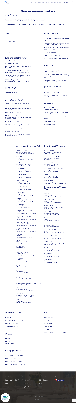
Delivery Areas (41, 384)
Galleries (59, 2)
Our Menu (53, 2)
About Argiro (38, 2)
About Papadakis (46, 2)
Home (32, 2)
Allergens (40, 383)
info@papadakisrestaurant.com (12, 384)
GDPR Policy (41, 382)
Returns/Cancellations (43, 380)
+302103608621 (10, 382)
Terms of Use (41, 379)
